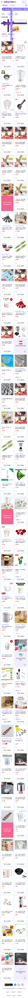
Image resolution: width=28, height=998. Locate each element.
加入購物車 (8, 66)
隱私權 (14, 995)
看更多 (11, 39)
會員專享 (11, 33)
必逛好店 (11, 27)
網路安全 (9, 995)
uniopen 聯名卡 (18, 9)
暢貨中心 (11, 15)
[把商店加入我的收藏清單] (25, 351)
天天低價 (11, 21)
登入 (24, 2)
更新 (24, 988)
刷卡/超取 (11, 30)
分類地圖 (19, 995)
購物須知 (19, 992)
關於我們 (14, 992)
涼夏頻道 (11, 24)
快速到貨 (11, 18)
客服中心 (8, 992)
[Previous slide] (2, 47)
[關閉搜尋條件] (9, 5)
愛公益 (11, 36)
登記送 (11, 12)
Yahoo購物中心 (10, 2)
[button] (15, 38)
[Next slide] (12, 47)
